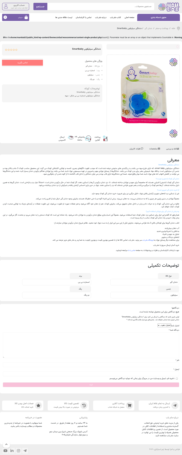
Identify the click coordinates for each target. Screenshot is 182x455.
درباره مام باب (100, 17)
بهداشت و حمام (162, 28)
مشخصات (153, 148)
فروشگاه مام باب (148, 240)
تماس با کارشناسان (84, 17)
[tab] (172, 149)
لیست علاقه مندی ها (63, 17)
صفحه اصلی (129, 17)
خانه (173, 28)
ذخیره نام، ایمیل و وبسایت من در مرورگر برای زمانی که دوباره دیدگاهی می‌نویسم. (141, 378)
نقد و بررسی (171, 148)
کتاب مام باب (115, 17)
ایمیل (176, 369)
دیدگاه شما (174, 330)
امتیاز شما (175, 325)
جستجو (40, 6)
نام (177, 360)
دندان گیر (148, 28)
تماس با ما (131, 250)
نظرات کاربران (135, 148)
